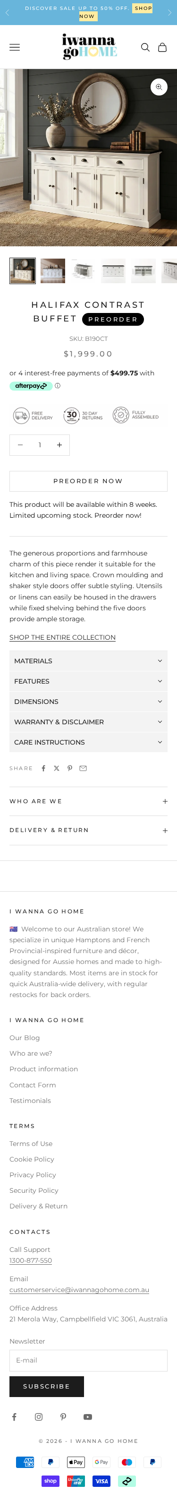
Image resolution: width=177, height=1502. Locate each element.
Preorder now (88, 481)
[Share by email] (83, 768)
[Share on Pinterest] (70, 768)
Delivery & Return (38, 1206)
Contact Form (32, 1085)
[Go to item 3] (83, 271)
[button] (88, 661)
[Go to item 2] (53, 271)
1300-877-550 (30, 1260)
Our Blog (24, 1037)
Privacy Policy (32, 1175)
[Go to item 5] (143, 271)
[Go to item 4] (113, 271)
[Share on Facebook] (43, 768)
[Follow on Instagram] (38, 1417)
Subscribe (46, 1386)
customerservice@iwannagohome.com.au (79, 1289)
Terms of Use (30, 1143)
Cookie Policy (31, 1159)
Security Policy (34, 1190)
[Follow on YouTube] (88, 1417)
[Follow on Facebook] (14, 1417)
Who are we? (30, 1053)
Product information (43, 1069)
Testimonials (30, 1100)
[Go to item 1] (22, 271)
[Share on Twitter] (56, 768)
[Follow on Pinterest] (63, 1417)
